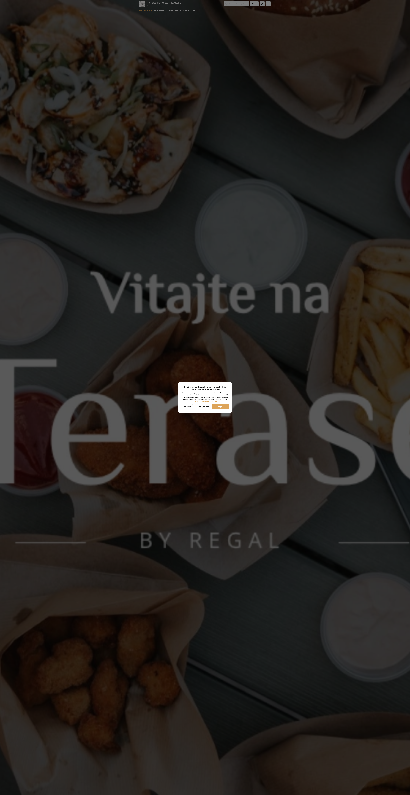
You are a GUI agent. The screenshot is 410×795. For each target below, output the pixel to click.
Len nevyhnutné (202, 407)
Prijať (220, 407)
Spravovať (187, 407)
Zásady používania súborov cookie (205, 401)
